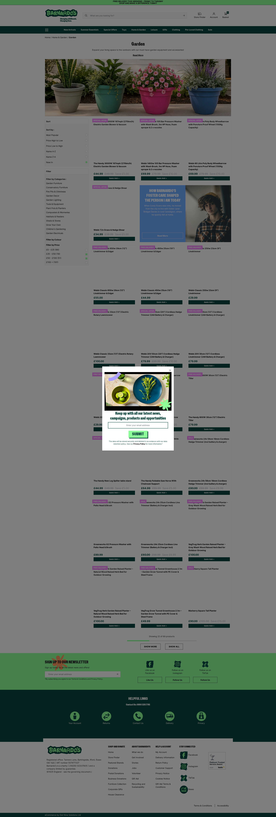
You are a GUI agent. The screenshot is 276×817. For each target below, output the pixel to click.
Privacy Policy (139, 444)
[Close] (169, 370)
